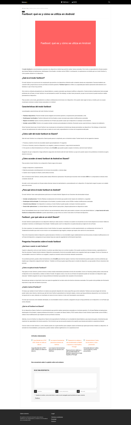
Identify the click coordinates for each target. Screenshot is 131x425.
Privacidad (53, 419)
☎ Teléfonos (65, 2)
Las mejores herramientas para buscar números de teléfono (57, 349)
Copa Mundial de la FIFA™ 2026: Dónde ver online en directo (39, 349)
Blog (27, 8)
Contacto (53, 421)
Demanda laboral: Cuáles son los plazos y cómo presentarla (91, 349)
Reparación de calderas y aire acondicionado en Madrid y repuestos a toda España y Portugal (74, 352)
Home (24, 8)
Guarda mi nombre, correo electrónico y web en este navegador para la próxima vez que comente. (60, 395)
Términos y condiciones (57, 417)
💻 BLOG (74, 2)
